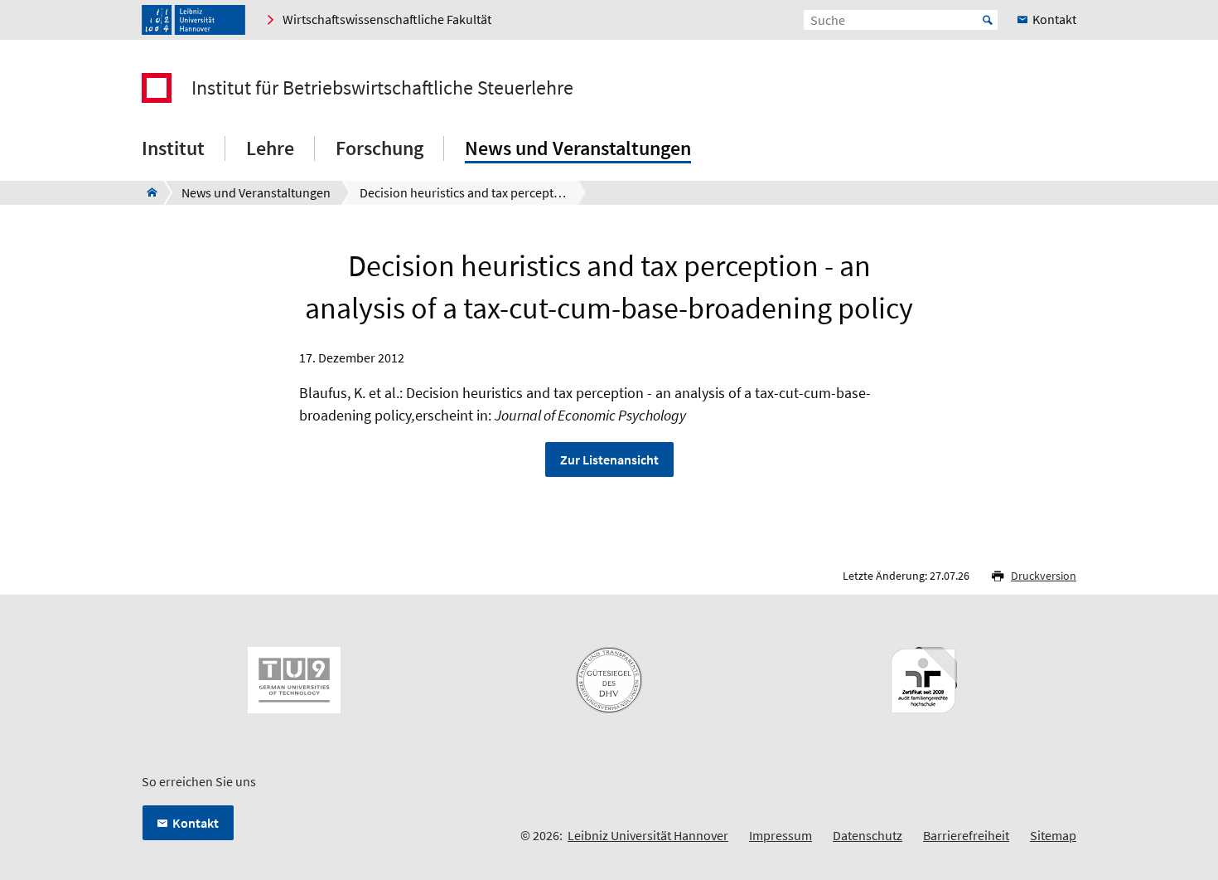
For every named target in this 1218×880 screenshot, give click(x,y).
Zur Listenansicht (609, 459)
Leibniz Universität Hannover (648, 835)
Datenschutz (867, 835)
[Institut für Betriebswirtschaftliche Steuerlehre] (147, 192)
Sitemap (1053, 835)
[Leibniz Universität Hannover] (193, 20)
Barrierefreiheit (966, 835)
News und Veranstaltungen (578, 148)
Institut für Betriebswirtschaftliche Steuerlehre (382, 88)
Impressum (780, 835)
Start (988, 20)
